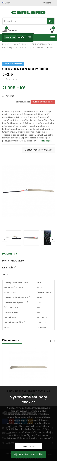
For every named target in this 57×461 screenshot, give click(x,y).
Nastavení (28, 446)
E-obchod (24, 44)
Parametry (9, 253)
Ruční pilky (7, 47)
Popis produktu (13, 260)
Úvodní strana (9, 44)
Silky (29, 47)
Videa (6, 274)
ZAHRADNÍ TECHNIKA (41, 44)
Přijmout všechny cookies (29, 454)
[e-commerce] (28, 12)
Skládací (20, 47)
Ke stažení (9, 267)
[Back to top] (53, 455)
